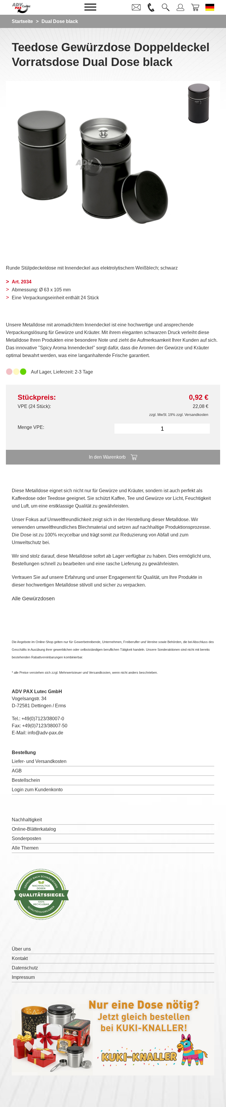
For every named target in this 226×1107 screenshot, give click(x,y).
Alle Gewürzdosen (33, 599)
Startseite (22, 21)
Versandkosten (196, 415)
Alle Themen (25, 847)
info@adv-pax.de (45, 732)
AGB (17, 770)
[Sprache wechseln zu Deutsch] (209, 7)
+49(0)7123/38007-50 (44, 725)
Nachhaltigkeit (27, 819)
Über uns (21, 948)
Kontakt (20, 958)
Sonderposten (26, 838)
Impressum (23, 977)
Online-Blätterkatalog (34, 829)
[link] (136, 7)
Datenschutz (25, 967)
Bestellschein (26, 780)
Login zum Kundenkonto (37, 789)
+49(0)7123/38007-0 (42, 718)
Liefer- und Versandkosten (39, 761)
